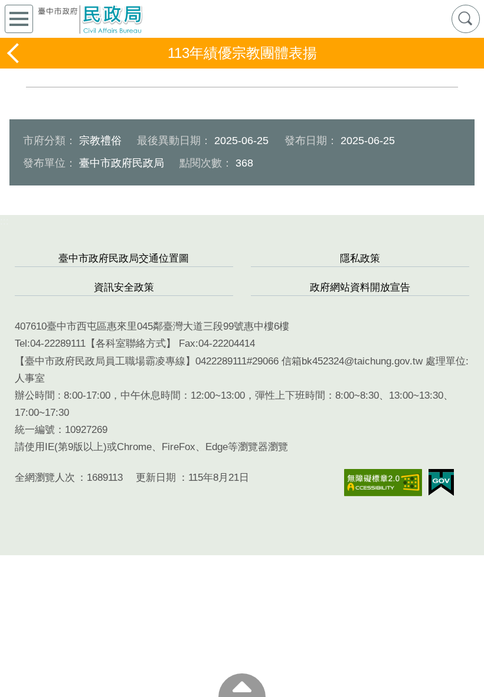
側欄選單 (18, 19)
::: (4, 221)
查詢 (465, 18)
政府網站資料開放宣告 (360, 287)
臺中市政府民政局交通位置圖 (123, 258)
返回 (14, 53)
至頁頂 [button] (242, 685)
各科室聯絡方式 (131, 343)
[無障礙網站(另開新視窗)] (383, 483)
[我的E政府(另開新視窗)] (441, 482)
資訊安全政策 (124, 287)
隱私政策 (360, 258)
